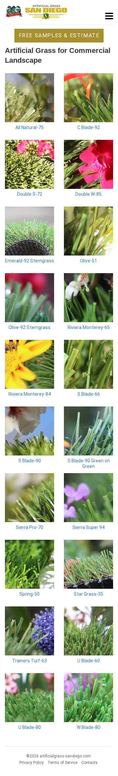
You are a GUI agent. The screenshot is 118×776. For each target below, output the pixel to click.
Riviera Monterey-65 (89, 327)
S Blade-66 (88, 394)
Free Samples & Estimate (59, 35)
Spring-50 (29, 594)
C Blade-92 (88, 127)
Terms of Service (62, 762)
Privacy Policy (31, 762)
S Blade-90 (29, 460)
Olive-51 (88, 260)
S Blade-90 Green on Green (89, 463)
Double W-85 (88, 194)
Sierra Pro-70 (29, 527)
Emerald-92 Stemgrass (29, 260)
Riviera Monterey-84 (30, 394)
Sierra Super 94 (88, 527)
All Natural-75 (29, 127)
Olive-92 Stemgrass (29, 327)
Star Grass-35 (88, 594)
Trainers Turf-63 (29, 660)
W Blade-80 (88, 727)
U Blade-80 (29, 727)
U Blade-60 (88, 660)
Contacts (89, 762)
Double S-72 (29, 194)
